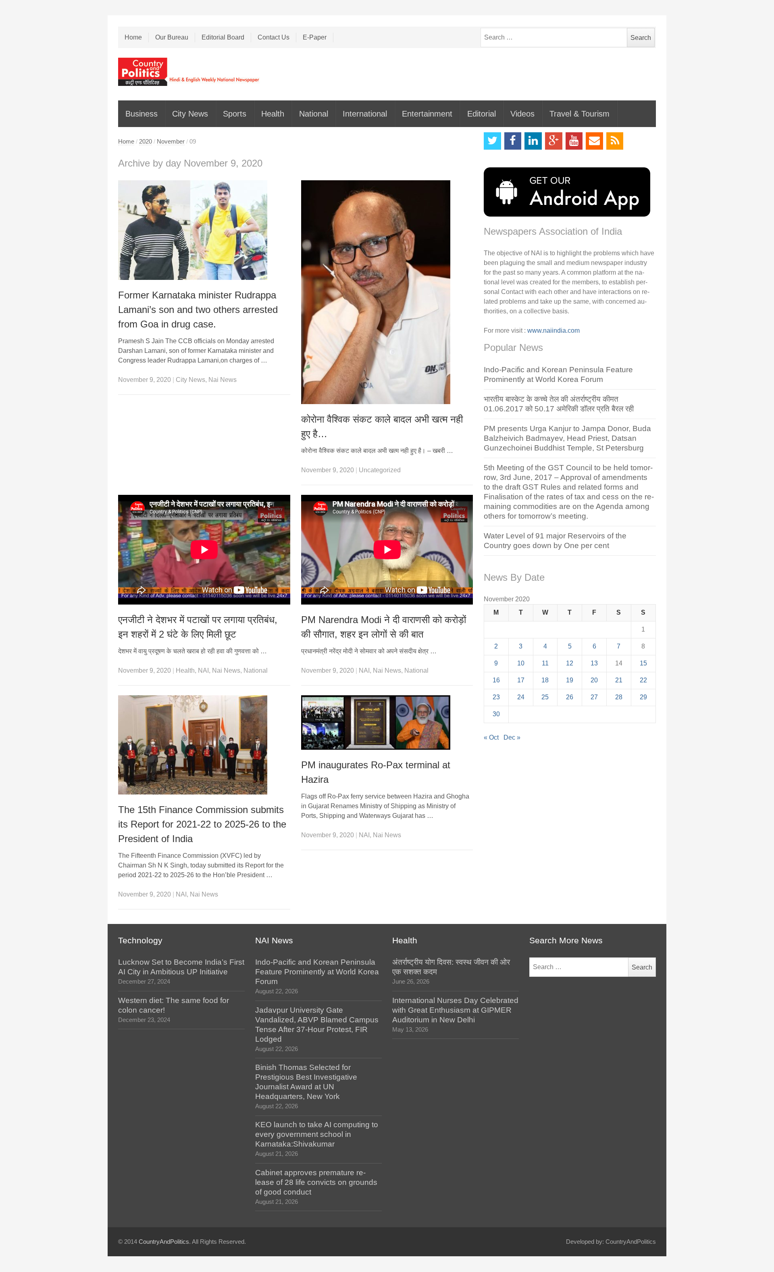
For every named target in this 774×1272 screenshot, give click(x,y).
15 (643, 663)
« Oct (491, 737)
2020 (145, 141)
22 (643, 680)
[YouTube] (574, 141)
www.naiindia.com (553, 330)
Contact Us (273, 37)
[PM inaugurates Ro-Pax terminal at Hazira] (387, 722)
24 (520, 697)
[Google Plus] (553, 141)
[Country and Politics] (189, 72)
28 (618, 697)
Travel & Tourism (579, 113)
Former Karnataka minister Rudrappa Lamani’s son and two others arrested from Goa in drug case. (198, 309)
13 (594, 663)
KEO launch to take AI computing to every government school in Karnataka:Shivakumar (316, 1134)
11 (545, 663)
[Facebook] (513, 141)
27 (594, 697)
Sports (234, 113)
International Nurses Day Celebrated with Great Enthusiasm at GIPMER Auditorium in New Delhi (455, 1010)
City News (190, 113)
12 (569, 663)
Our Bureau (171, 37)
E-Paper (315, 37)
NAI (203, 670)
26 (569, 697)
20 (594, 680)
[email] (594, 141)
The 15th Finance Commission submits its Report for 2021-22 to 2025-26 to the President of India (202, 824)
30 (496, 714)
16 (496, 680)
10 (520, 663)
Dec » (512, 737)
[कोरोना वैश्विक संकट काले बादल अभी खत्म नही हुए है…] (387, 292)
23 (496, 697)
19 (569, 680)
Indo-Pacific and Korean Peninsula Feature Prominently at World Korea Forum (317, 972)
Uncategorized (380, 470)
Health (272, 113)
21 (618, 680)
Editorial (481, 113)
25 (545, 697)
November (171, 141)
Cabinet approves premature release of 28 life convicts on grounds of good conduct (316, 1182)
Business (141, 113)
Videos (522, 113)
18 (545, 680)
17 (520, 680)
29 (643, 697)
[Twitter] (492, 141)
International (365, 113)
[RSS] (615, 141)
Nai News (222, 379)
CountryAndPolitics (164, 1242)
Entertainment (427, 113)
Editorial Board (223, 37)
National (313, 113)
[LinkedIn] (533, 141)
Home (133, 37)
